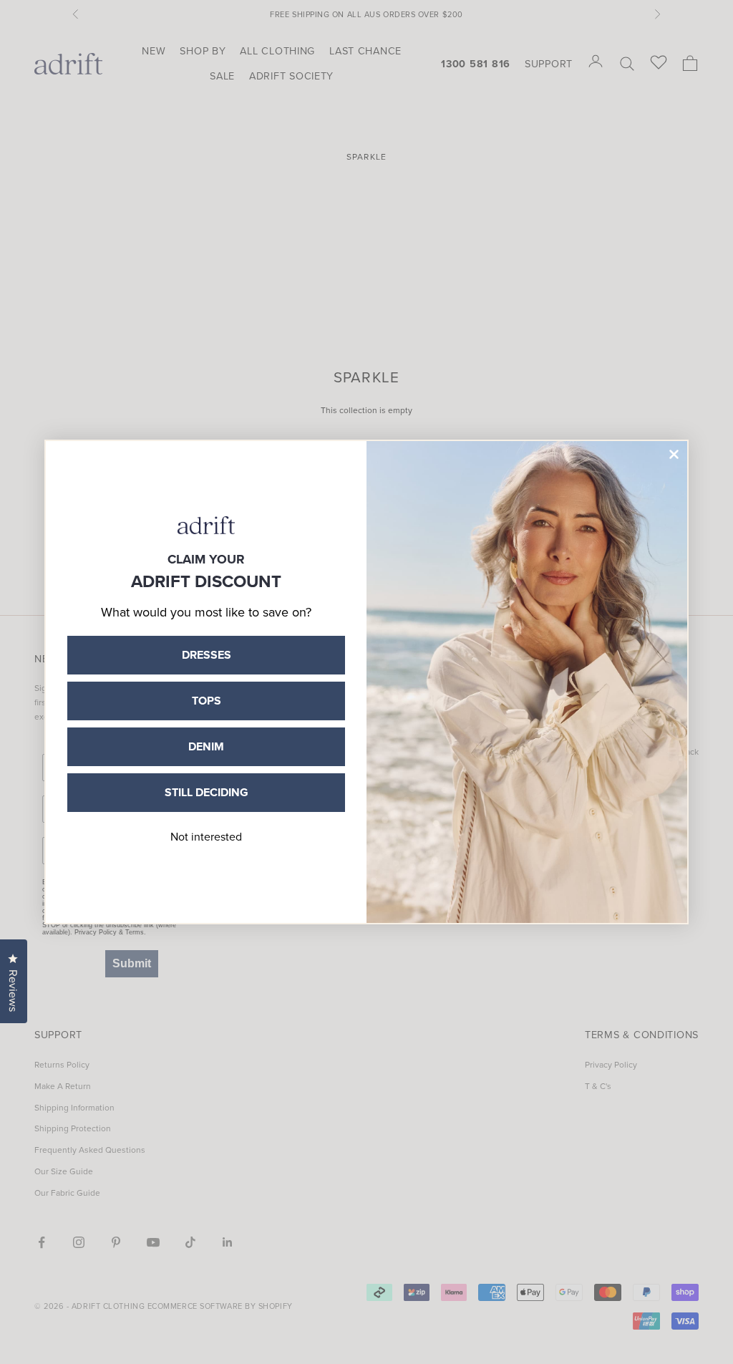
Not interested (206, 836)
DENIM (206, 746)
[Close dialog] (674, 454)
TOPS (206, 700)
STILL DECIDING (206, 792)
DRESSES (206, 655)
